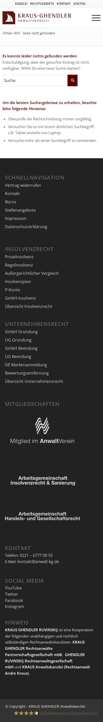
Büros (10, 202)
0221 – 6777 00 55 (36, 555)
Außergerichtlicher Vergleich (32, 273)
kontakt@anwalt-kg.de (38, 561)
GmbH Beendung (21, 348)
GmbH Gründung (21, 331)
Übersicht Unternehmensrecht (34, 381)
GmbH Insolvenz (20, 298)
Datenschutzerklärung (26, 226)
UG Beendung (18, 356)
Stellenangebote (20, 210)
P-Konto (12, 290)
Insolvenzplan (18, 281)
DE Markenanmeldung (26, 365)
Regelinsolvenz (19, 265)
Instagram (14, 606)
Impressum (15, 218)
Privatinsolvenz (19, 256)
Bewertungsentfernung (27, 373)
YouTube (13, 588)
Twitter (11, 594)
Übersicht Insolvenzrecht (28, 306)
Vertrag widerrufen (23, 185)
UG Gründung (18, 340)
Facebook (14, 600)
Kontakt (12, 193)
